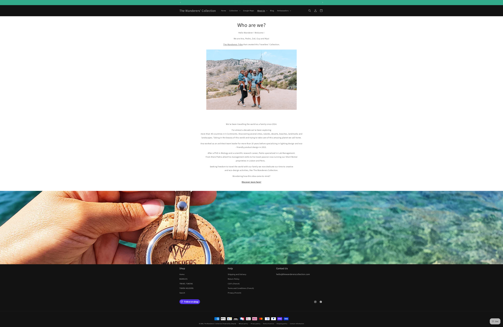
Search (182, 293)
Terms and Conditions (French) (241, 288)
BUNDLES (183, 279)
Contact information (297, 324)
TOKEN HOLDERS (186, 288)
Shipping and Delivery (237, 274)
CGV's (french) (234, 283)
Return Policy (233, 279)
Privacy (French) (234, 293)
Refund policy (243, 324)
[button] (235, 10)
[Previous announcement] (180, 2)
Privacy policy (255, 324)
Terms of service (268, 324)
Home (181, 274)
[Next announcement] (323, 2)
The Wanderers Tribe (233, 44)
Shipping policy (282, 324)
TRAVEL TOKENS (186, 283)
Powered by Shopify (229, 324)
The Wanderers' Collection (213, 324)
